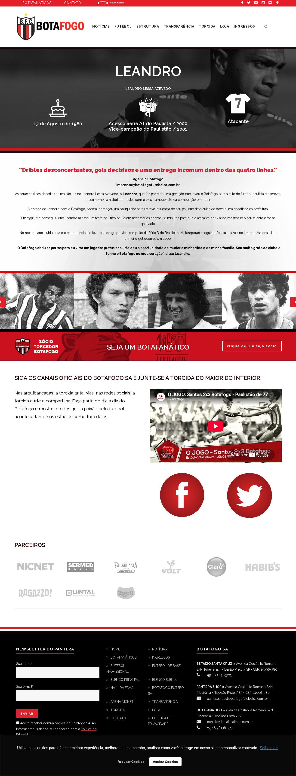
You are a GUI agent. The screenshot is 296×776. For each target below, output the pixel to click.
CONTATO (118, 718)
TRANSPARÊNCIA (179, 26)
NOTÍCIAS (159, 649)
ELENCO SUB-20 (164, 679)
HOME (115, 649)
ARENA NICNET (122, 701)
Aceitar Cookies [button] (165, 761)
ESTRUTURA (147, 26)
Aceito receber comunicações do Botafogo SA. (55, 723)
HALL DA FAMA (122, 688)
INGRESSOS (244, 26)
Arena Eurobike (110, 2)
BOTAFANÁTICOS (123, 657)
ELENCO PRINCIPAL (125, 679)
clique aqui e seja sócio (252, 346)
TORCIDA (207, 26)
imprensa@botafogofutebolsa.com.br (148, 185)
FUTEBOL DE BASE (166, 666)
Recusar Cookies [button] (130, 761)
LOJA (224, 26)
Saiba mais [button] (269, 748)
